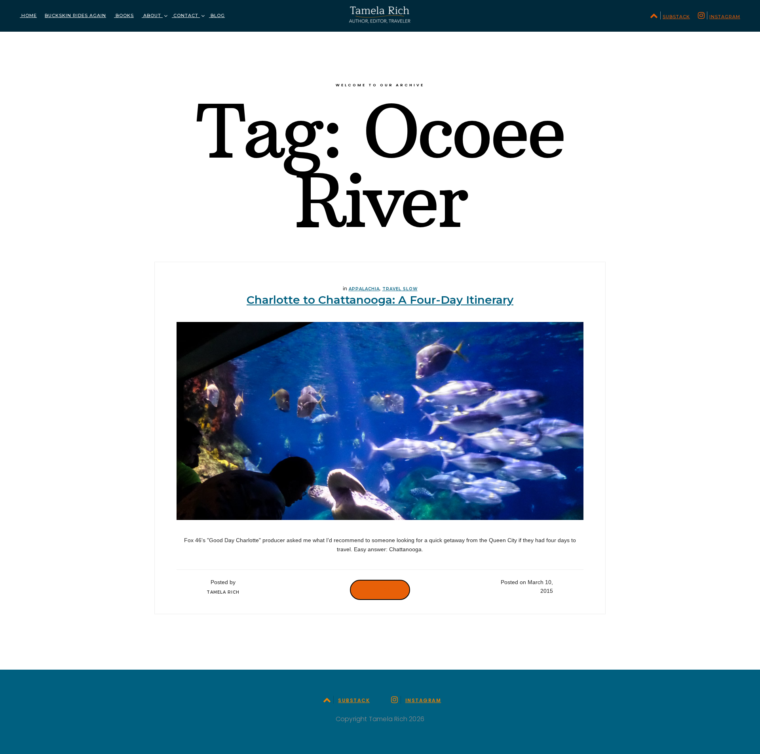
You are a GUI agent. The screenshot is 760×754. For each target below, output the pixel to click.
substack (676, 16)
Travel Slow (400, 288)
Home (28, 15)
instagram (724, 16)
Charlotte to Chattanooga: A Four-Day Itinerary (380, 300)
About (152, 15)
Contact (186, 15)
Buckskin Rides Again (75, 15)
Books (124, 15)
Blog (217, 15)
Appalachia (364, 288)
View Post (380, 589)
